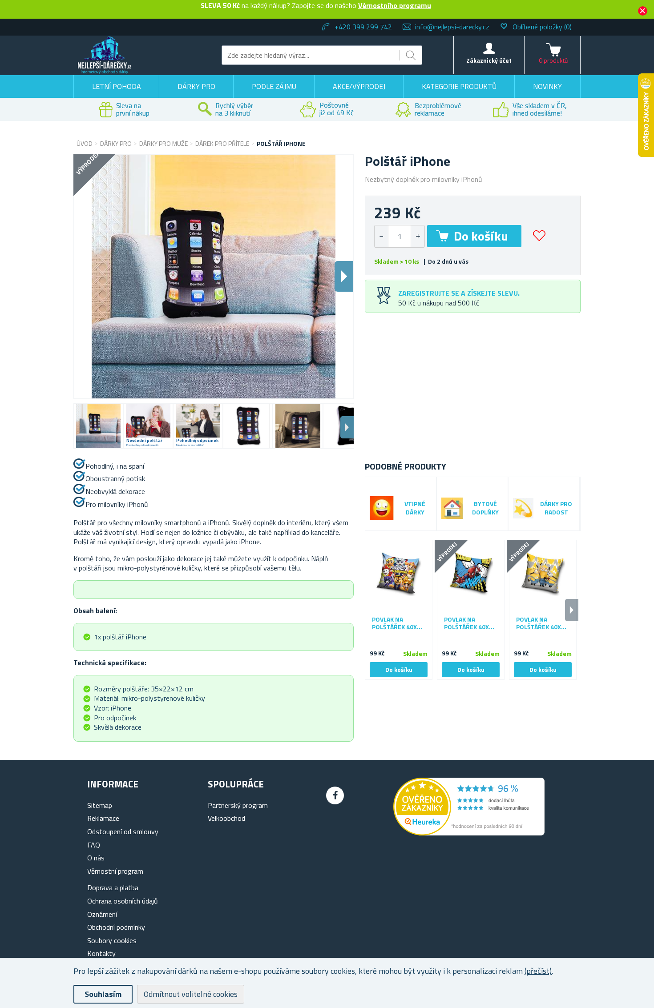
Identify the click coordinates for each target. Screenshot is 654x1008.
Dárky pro (196, 86)
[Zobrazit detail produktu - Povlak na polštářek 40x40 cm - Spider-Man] (470, 573)
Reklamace (103, 818)
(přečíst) (538, 971)
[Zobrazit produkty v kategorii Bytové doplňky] (452, 508)
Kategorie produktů (459, 86)
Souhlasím (103, 994)
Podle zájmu (274, 86)
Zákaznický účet (489, 60)
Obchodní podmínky (116, 927)
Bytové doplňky (485, 508)
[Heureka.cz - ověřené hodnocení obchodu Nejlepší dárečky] (469, 832)
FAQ (93, 844)
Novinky (547, 86)
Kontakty (101, 953)
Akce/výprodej (359, 86)
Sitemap (99, 805)
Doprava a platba (112, 887)
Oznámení (102, 914)
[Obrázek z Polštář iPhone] (98, 426)
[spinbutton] (399, 236)
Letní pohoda (116, 86)
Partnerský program (238, 805)
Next (347, 427)
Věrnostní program (115, 871)
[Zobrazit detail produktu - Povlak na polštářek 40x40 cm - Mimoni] (542, 573)
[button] (417, 236)
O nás (96, 857)
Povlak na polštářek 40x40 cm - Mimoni (542, 623)
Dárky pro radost (556, 508)
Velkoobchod (226, 818)
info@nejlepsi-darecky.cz (452, 26)
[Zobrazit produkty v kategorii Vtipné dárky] (382, 508)
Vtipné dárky (414, 508)
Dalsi (344, 276)
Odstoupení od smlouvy (122, 831)
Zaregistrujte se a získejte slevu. (459, 293)
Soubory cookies (112, 940)
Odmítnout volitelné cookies (191, 994)
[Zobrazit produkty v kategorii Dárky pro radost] (523, 508)
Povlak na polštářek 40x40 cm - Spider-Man (470, 623)
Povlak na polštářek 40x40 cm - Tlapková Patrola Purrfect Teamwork (398, 623)
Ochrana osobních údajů (122, 901)
